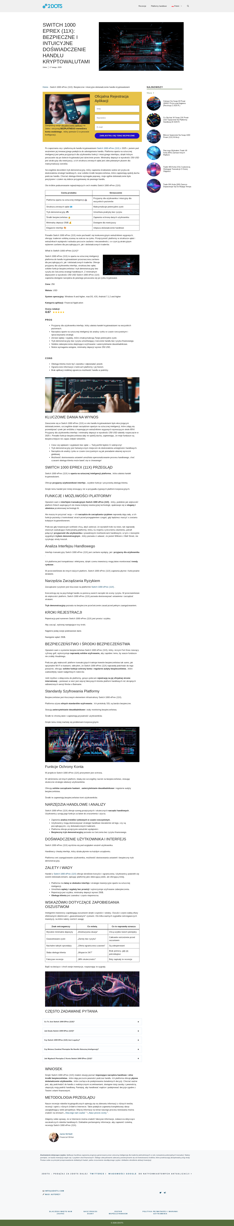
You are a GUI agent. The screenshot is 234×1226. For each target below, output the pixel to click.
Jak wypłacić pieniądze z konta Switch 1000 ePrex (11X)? (68, 1058)
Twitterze (97, 1174)
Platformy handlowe (159, 6)
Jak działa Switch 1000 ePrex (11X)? (59, 1031)
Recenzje (142, 6)
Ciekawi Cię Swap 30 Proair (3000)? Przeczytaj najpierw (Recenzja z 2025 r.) (174, 103)
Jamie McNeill (65, 1134)
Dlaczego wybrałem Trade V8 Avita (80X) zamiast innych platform (175, 152)
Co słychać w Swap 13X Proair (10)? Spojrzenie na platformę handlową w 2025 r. (176, 119)
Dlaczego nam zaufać (75, 1113)
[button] (188, 6)
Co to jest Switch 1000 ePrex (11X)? (59, 1022)
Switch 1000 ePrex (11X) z (109, 148)
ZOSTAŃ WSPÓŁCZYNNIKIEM (118, 1213)
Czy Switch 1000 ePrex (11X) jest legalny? (62, 1040)
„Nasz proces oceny (97, 1113)
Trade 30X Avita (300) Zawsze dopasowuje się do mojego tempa (177, 185)
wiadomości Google (122, 1174)
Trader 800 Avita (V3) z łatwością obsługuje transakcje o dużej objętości (176, 169)
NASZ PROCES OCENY (90, 1213)
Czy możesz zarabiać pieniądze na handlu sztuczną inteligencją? (71, 1049)
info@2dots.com (54, 1191)
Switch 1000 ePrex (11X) (102, 587)
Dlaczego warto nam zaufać (60, 1213)
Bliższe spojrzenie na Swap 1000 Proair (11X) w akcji (176, 136)
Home (45, 87)
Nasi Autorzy (53, 1194)
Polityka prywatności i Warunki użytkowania (160, 1213)
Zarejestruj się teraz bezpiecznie (117, 136)
